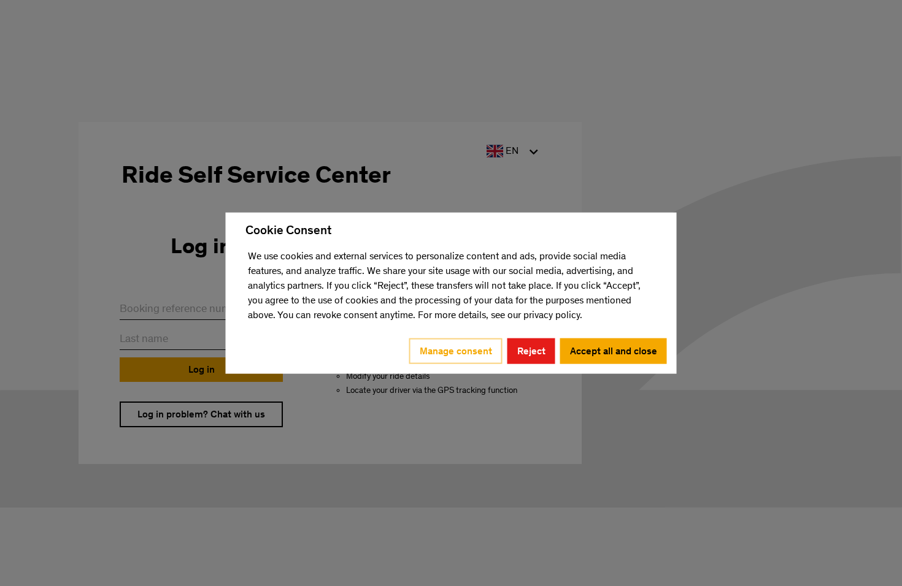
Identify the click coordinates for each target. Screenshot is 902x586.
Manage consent (456, 350)
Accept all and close (613, 350)
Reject (531, 350)
